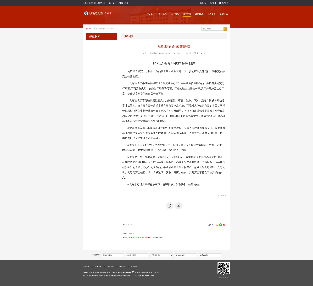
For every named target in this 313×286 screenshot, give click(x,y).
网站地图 (110, 267)
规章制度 (187, 14)
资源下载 (224, 14)
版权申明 (122, 267)
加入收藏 (213, 3)
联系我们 (98, 267)
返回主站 (203, 3)
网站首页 (150, 14)
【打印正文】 (127, 224)
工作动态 (175, 14)
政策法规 (199, 14)
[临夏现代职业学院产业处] (104, 12)
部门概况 (163, 14)
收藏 (178, 207)
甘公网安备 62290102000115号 (146, 272)
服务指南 (211, 14)
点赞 (169, 207)
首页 (95, 29)
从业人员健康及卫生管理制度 (140, 237)
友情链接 (134, 267)
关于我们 (86, 267)
